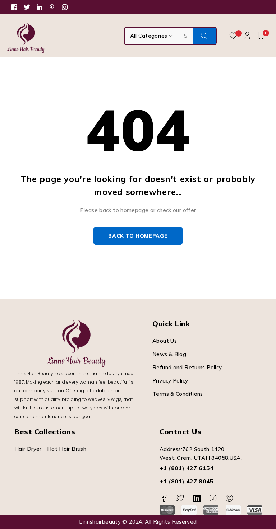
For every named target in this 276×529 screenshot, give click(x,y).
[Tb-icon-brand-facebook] (164, 498)
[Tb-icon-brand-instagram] (212, 498)
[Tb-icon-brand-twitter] (180, 498)
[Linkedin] (196, 498)
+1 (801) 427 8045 (187, 481)
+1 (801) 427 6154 (187, 468)
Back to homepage (137, 236)
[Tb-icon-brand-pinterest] (229, 498)
